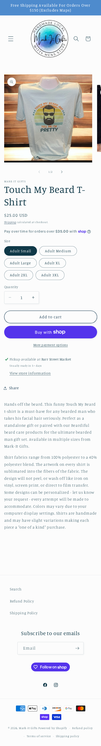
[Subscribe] (77, 648)
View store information (30, 373)
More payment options (50, 345)
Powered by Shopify (52, 728)
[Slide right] (61, 171)
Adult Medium (58, 251)
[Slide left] (39, 171)
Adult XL (52, 263)
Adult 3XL (50, 275)
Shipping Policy (24, 613)
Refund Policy (22, 601)
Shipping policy (67, 736)
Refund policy (82, 728)
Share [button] (14, 388)
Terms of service (39, 736)
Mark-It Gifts (28, 728)
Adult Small (20, 251)
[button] (11, 39)
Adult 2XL (19, 275)
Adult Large (20, 263)
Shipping (10, 222)
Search (16, 589)
